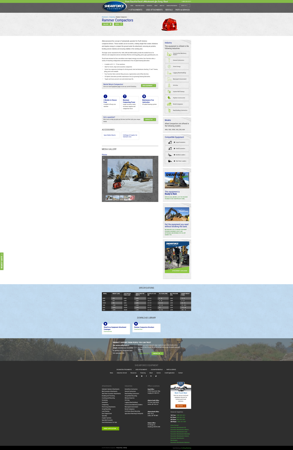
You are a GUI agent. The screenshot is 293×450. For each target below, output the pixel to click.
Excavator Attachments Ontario (180, 436)
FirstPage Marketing (186, 448)
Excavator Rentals (157, 369)
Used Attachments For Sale (109, 422)
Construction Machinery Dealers (134, 404)
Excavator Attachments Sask (179, 432)
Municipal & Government (131, 407)
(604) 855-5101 (180, 417)
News (111, 372)
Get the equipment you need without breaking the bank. (176, 225)
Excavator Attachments (124, 369)
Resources (134, 372)
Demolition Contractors (131, 389)
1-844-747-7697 (181, 421)
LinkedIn (141, 376)
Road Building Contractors (132, 393)
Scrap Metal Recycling (131, 396)
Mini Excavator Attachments (109, 391)
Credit (155, 5)
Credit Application (170, 372)
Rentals (169, 10)
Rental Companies (130, 409)
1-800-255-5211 (144, 353)
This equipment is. (172, 192)
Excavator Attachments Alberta (180, 429)
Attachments (105, 17)
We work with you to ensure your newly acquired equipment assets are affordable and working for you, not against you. (176, 232)
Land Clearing (105, 411)
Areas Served (174, 425)
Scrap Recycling (106, 409)
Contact (180, 372)
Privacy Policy (119, 447)
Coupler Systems (106, 418)
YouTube (136, 376)
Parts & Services (182, 10)
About (151, 372)
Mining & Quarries (130, 398)
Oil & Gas (127, 400)
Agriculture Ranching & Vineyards (134, 413)
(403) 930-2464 (180, 419)
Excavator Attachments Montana (180, 442)
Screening (105, 400)
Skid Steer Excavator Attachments (111, 393)
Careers (158, 372)
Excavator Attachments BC (178, 427)
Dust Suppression (107, 413)
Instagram (151, 376)
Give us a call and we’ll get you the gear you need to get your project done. (176, 197)
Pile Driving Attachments (109, 407)
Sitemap (125, 447)
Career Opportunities (171, 5)
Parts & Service (171, 369)
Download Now (108, 331)
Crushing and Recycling (108, 398)
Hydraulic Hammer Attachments (110, 389)
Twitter (156, 376)
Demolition (105, 402)
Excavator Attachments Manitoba (180, 434)
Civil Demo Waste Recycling (132, 411)
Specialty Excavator (107, 420)
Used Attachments (141, 369)
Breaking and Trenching (108, 396)
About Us (162, 5)
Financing (143, 372)
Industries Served (122, 372)
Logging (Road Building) (131, 402)
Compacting (112, 17)
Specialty (104, 415)
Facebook (146, 376)
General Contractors (130, 391)
